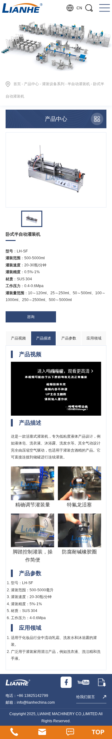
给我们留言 (85, 697)
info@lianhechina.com (36, 702)
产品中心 (31, 84)
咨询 (31, 317)
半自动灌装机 (79, 84)
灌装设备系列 (53, 84)
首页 (17, 84)
